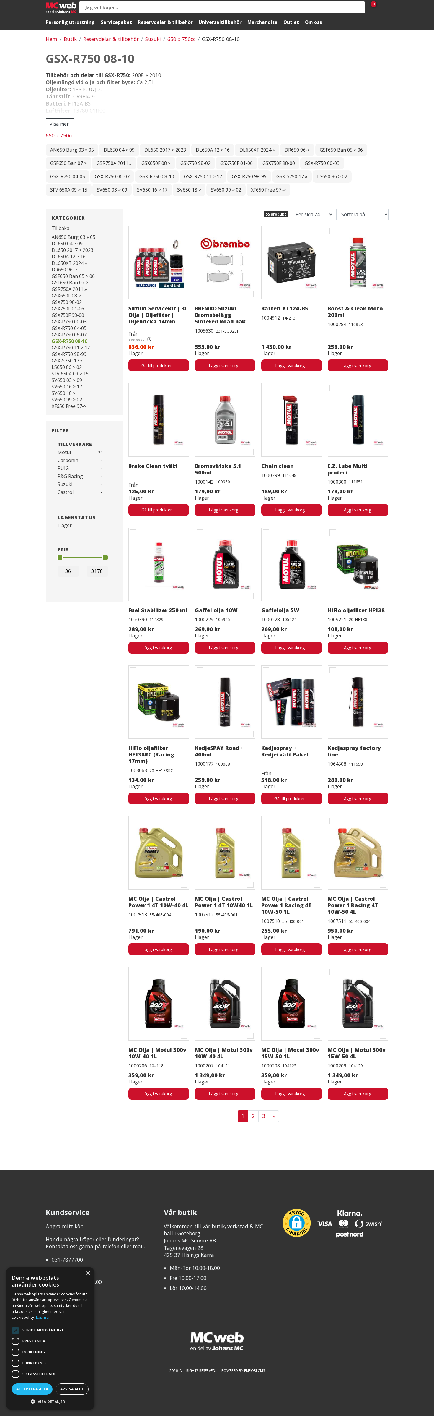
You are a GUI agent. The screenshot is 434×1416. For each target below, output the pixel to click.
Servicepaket (116, 22)
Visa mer (59, 124)
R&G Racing (70, 476)
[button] (50, 1401)
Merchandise (262, 22)
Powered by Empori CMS (243, 1370)
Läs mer (43, 1317)
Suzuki (153, 39)
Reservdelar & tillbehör (165, 22)
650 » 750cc (181, 39)
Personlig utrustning (70, 22)
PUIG (63, 468)
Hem (51, 39)
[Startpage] (61, 7)
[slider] (60, 557)
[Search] (359, 7)
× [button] (88, 1273)
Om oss (313, 22)
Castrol (66, 492)
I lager (65, 525)
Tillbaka (60, 228)
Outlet (291, 22)
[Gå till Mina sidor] (382, 7)
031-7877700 (67, 1259)
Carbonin (68, 460)
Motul (64, 452)
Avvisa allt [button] (72, 1388)
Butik (70, 39)
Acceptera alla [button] (32, 1388)
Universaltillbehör (220, 22)
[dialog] (50, 1338)
